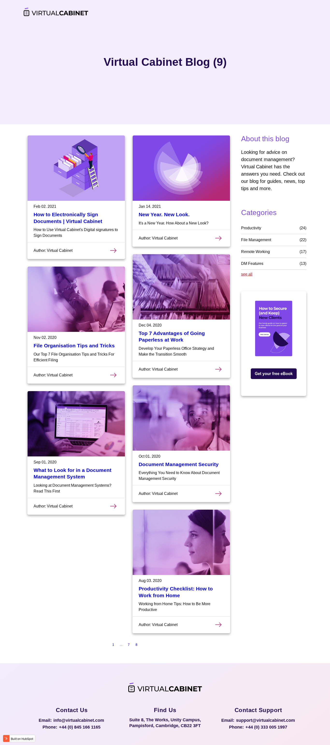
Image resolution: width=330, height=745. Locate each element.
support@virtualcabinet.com (265, 720)
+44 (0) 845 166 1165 (79, 727)
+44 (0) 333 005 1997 (266, 727)
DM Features (273, 263)
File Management (273, 240)
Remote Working (273, 252)
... (121, 645)
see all (246, 274)
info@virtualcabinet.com (78, 720)
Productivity (273, 228)
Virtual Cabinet (59, 250)
